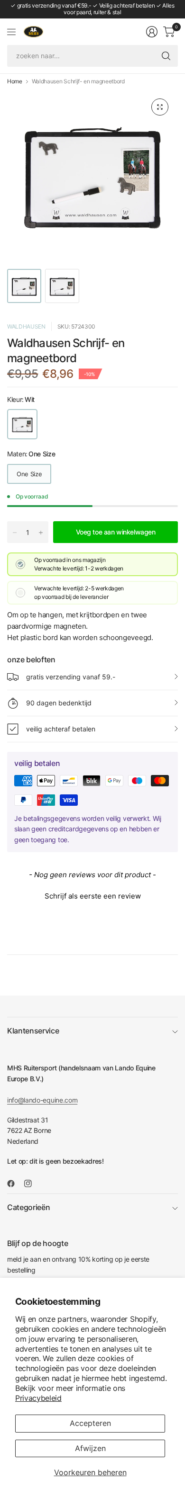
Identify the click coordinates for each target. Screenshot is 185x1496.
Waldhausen (26, 326)
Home (14, 81)
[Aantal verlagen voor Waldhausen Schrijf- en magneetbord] (15, 532)
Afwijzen (90, 1448)
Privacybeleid (38, 1398)
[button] (92, 895)
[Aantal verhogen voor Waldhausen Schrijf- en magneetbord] (41, 532)
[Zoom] (159, 107)
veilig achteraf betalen (60, 729)
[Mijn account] (151, 31)
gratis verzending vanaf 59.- (70, 677)
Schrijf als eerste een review (93, 895)
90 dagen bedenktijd (59, 703)
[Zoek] (166, 56)
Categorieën (28, 1207)
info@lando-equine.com (42, 1100)
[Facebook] (14, 1183)
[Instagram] (31, 1183)
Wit (22, 424)
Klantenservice (33, 1030)
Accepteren (90, 1423)
